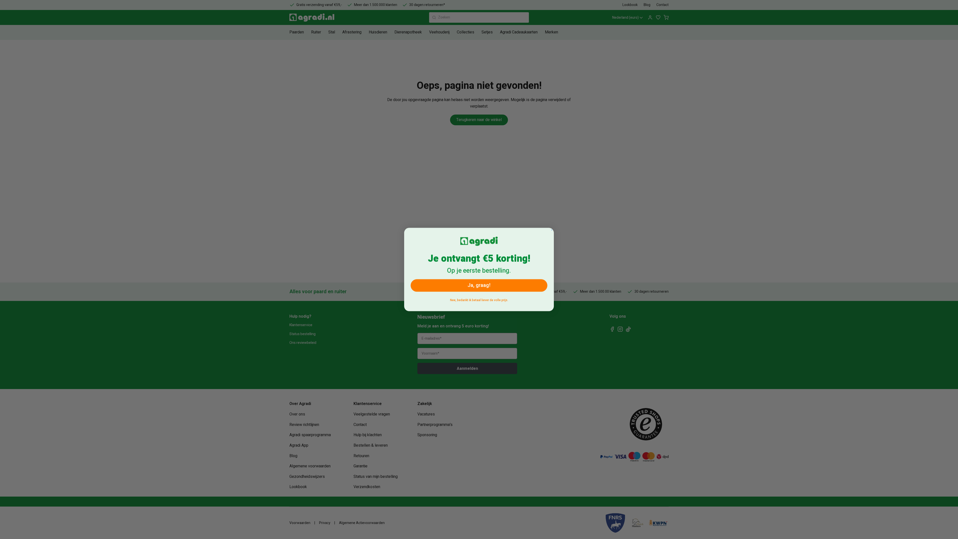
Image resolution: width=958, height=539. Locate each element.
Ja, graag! (479, 285)
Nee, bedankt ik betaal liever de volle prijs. (479, 300)
